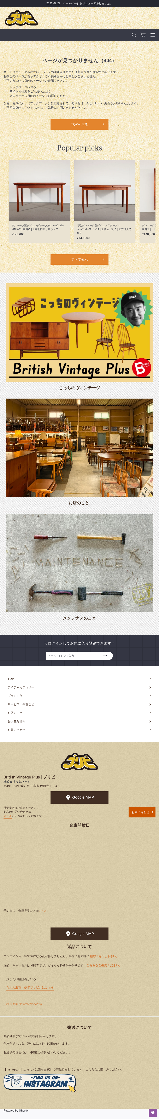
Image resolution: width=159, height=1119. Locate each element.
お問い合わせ (140, 812)
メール (8, 815)
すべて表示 (79, 259)
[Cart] (143, 35)
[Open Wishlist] (153, 1113)
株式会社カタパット (17, 781)
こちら (43, 910)
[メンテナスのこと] (79, 563)
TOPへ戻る (79, 124)
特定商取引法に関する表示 (24, 1004)
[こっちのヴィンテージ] (79, 332)
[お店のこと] (79, 448)
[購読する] (105, 656)
